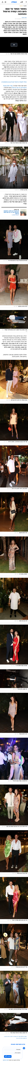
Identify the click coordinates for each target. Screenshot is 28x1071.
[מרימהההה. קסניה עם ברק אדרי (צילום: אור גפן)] (14, 760)
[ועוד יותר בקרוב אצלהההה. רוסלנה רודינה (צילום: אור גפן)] (14, 423)
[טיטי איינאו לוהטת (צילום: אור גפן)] (14, 513)
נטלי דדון (18, 1036)
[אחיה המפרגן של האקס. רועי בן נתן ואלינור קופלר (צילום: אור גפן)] (14, 321)
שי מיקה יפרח (23, 1038)
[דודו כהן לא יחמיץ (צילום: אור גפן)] (14, 600)
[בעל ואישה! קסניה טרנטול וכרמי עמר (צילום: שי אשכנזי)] (14, 124)
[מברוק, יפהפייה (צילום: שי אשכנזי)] (14, 169)
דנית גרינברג (7, 1036)
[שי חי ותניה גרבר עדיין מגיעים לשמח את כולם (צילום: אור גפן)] (14, 806)
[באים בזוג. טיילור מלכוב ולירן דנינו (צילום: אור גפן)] (14, 467)
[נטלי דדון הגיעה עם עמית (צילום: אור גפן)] (14, 946)
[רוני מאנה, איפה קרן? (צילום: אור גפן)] (14, 680)
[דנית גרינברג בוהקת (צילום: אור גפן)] (14, 286)
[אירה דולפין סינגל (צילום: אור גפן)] (14, 714)
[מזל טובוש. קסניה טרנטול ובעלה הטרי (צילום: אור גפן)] (14, 1023)
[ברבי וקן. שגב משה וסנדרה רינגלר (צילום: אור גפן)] (14, 899)
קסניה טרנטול (24, 1036)
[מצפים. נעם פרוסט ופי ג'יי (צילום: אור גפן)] (14, 646)
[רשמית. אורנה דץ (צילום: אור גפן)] (14, 555)
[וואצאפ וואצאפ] (5, 2)
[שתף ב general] (2, 2)
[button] (21, 2)
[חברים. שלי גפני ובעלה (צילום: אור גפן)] (14, 852)
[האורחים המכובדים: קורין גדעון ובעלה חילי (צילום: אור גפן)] (14, 241)
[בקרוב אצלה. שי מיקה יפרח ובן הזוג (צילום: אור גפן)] (14, 381)
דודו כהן (18, 1038)
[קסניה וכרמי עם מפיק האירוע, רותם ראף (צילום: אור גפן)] (14, 991)
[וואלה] (14, 2)
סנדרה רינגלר (13, 1036)
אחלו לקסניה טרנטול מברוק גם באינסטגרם (14, 82)
